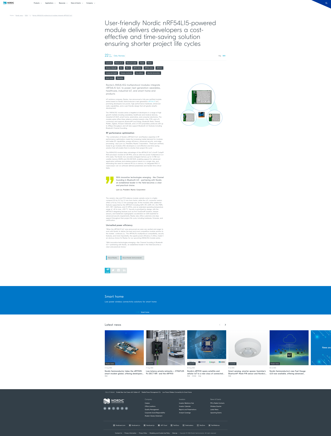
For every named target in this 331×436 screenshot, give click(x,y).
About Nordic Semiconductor (132, 258)
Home (12, 15)
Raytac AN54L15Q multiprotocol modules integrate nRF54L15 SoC (52, 15)
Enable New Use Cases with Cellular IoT (128, 392)
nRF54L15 (151, 101)
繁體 (224, 56)
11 (30, 15)
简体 (106, 376)
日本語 (194, 376)
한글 (199, 376)
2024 (26, 15)
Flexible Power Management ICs (151, 392)
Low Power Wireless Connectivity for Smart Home (177, 392)
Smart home (145, 312)
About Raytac (112, 258)
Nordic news (19, 15)
